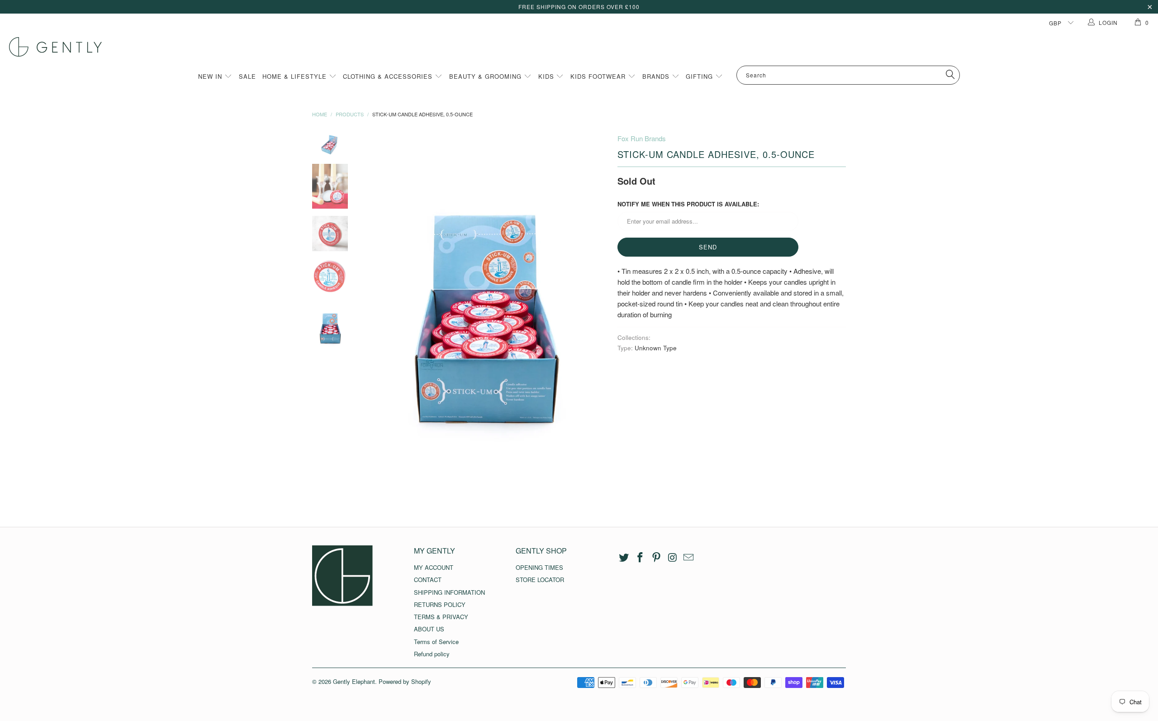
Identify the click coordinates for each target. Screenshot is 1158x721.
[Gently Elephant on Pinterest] (656, 557)
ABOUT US (429, 629)
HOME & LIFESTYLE (295, 76)
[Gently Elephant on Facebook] (640, 557)
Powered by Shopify (405, 681)
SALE (247, 76)
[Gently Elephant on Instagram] (672, 557)
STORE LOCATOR (540, 579)
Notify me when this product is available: (688, 204)
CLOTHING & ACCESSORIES (389, 76)
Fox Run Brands (641, 138)
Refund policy (432, 653)
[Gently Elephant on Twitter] (624, 557)
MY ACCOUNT (433, 567)
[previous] (375, 317)
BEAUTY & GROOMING (486, 76)
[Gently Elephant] (583, 47)
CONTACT (427, 579)
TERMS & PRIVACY (441, 616)
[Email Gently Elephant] (689, 557)
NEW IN (211, 76)
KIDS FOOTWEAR (599, 76)
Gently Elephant (354, 681)
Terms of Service (436, 641)
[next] (595, 317)
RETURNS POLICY (439, 604)
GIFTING (700, 76)
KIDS (547, 76)
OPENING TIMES (539, 567)
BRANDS (657, 76)
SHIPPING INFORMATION (449, 592)
